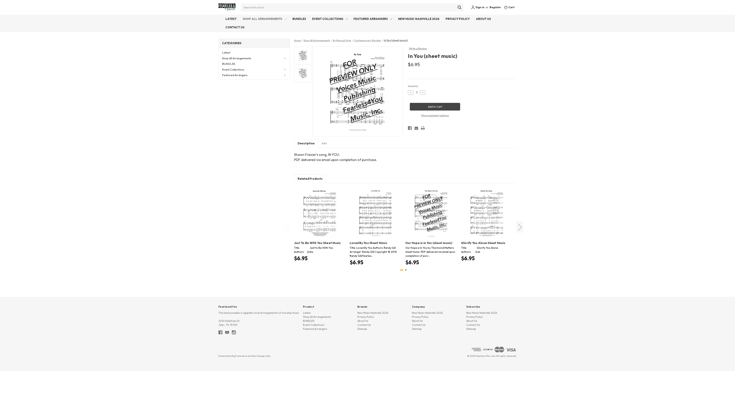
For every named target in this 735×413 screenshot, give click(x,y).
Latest (231, 19)
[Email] (416, 128)
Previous (287, 227)
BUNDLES (299, 19)
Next (520, 227)
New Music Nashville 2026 (418, 19)
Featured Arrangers (371, 19)
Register (495, 7)
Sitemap (362, 329)
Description (306, 143)
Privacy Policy (458, 19)
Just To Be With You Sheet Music (317, 243)
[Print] (423, 128)
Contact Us (234, 27)
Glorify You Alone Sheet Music (483, 243)
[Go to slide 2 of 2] (406, 270)
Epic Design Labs (261, 355)
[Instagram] (234, 332)
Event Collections (328, 19)
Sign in (479, 7)
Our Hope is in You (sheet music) (428, 243)
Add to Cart (320, 216)
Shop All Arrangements (263, 19)
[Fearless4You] (226, 7)
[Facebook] (410, 128)
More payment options (435, 115)
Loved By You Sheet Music (368, 243)
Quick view (319, 209)
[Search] (460, 7)
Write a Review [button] (418, 48)
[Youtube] (227, 332)
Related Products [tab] (310, 178)
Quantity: (413, 86)
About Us (483, 19)
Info (324, 143)
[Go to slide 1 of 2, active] (401, 270)
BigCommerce (239, 355)
